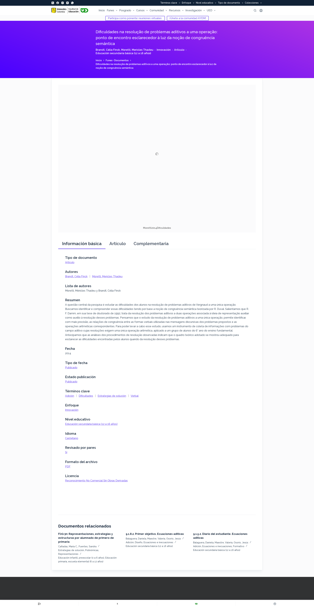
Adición (69, 395)
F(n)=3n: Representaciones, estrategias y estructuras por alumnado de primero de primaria (86, 537)
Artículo (179, 49)
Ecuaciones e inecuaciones (158, 542)
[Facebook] (57, 3)
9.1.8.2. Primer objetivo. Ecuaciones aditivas (155, 534)
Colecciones (252, 3)
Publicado (71, 367)
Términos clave (168, 3)
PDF (67, 466)
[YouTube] (67, 3)
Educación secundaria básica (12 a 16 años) (123, 53)
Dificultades (86, 395)
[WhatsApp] (72, 3)
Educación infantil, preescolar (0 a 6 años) (81, 557)
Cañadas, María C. (68, 546)
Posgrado (125, 10)
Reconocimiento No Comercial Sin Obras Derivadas (96, 480)
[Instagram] (62, 3)
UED (209, 10)
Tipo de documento (229, 3)
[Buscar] (255, 10)
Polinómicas (91, 550)
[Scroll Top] (275, 604)
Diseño (138, 542)
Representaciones (68, 554)
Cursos (140, 10)
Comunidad (157, 10)
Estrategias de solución (112, 395)
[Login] (261, 10)
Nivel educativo (204, 3)
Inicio (102, 10)
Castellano (71, 438)
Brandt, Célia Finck (108, 49)
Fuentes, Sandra (87, 546)
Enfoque (186, 3)
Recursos (174, 10)
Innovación (164, 49)
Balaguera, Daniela (136, 538)
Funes (110, 10)
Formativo (238, 546)
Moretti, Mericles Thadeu (137, 49)
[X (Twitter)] (53, 3)
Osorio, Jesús (173, 538)
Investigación (193, 10)
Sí (66, 452)
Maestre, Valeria (156, 538)
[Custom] (39, 604)
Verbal (135, 395)
